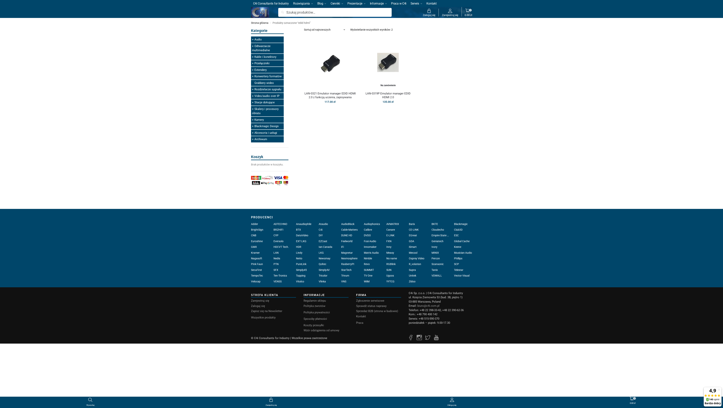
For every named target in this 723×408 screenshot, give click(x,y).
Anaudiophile (303, 224)
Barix (412, 224)
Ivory (434, 246)
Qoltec (322, 264)
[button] (468, 12)
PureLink (301, 264)
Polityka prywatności (317, 312)
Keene (457, 246)
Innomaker (370, 246)
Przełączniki (262, 63)
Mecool (413, 252)
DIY (321, 235)
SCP (456, 264)
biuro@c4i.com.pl (428, 306)
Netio (299, 258)
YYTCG (390, 281)
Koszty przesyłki (314, 325)
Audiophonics (372, 224)
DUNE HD (346, 235)
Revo (367, 264)
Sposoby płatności (315, 319)
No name (391, 258)
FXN (388, 241)
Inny (388, 246)
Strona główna (259, 22)
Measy (390, 252)
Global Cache (462, 241)
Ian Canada (325, 246)
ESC (456, 235)
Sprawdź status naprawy (371, 306)
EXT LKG (301, 241)
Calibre (368, 229)
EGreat (413, 235)
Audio (258, 39)
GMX (254, 246)
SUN (388, 269)
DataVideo (302, 235)
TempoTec (257, 275)
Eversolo (279, 241)
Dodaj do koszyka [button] (330, 109)
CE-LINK (414, 229)
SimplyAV (324, 269)
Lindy (299, 252)
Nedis (277, 258)
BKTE (435, 224)
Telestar (458, 269)
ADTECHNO (280, 224)
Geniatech (437, 241)
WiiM (367, 281)
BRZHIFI (278, 229)
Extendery (260, 70)
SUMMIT (369, 269)
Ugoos (390, 275)
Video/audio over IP (266, 96)
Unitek (412, 275)
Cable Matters (349, 229)
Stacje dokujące (264, 102)
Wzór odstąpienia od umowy (321, 330)
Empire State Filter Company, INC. (440, 235)
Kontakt (361, 316)
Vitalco (300, 281)
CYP (276, 235)
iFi (342, 246)
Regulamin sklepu (315, 300)
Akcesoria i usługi (265, 132)
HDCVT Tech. (281, 246)
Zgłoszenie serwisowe (370, 300)
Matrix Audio (371, 252)
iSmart (413, 246)
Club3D (458, 229)
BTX (298, 229)
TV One (368, 275)
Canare (390, 229)
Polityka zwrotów (314, 306)
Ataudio (323, 224)
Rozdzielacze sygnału (267, 89)
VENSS (278, 281)
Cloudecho (438, 229)
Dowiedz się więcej (388, 109)
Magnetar (347, 252)
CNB (253, 235)
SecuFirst (256, 269)
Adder (254, 224)
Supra (412, 269)
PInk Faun (257, 264)
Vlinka (322, 281)
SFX (276, 269)
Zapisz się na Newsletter (266, 311)
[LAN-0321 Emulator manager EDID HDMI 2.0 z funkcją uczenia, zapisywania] (330, 62)
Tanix (435, 269)
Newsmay (324, 258)
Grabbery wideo (264, 83)
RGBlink (391, 264)
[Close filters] (289, 30)
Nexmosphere (349, 258)
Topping (300, 275)
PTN (276, 264)
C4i (320, 229)
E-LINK (390, 235)
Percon (436, 258)
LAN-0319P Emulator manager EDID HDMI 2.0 (388, 95)
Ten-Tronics (280, 275)
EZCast (323, 241)
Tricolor (323, 275)
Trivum (345, 275)
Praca (359, 323)
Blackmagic (461, 224)
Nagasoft (256, 258)
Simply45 (301, 269)
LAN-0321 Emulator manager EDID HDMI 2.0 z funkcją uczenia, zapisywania (330, 95)
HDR (298, 246)
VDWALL (437, 275)
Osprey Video (416, 258)
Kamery (259, 119)
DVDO (367, 235)
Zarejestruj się (450, 15)
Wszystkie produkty (263, 317)
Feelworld (347, 241)
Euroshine (257, 241)
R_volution (415, 264)
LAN (276, 252)
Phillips (458, 258)
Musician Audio (463, 252)
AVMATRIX (392, 224)
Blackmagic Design (266, 126)
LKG (321, 252)
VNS (343, 281)
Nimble (368, 258)
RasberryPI (347, 264)
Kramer (255, 252)
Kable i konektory (265, 57)
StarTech (346, 269)
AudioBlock (347, 224)
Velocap (255, 281)
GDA (411, 241)
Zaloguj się (429, 15)
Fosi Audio (370, 241)
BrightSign (257, 229)
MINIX (435, 252)
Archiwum (260, 139)
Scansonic (438, 264)
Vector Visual (462, 275)
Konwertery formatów (268, 76)
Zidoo (412, 281)
